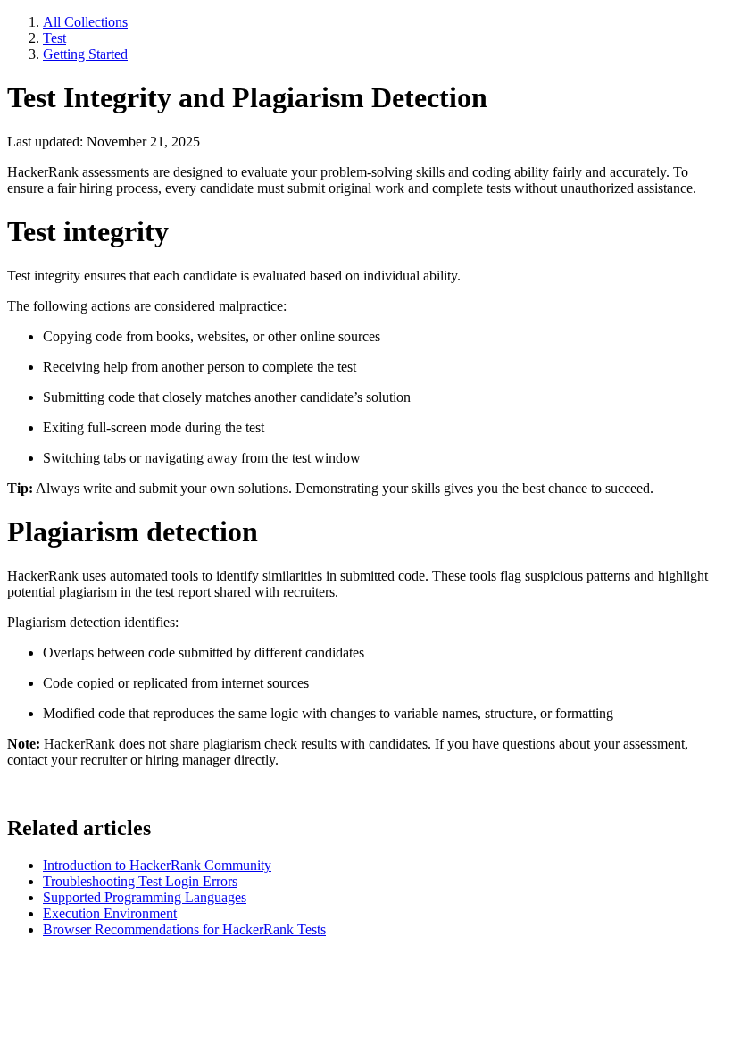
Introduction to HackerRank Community (157, 865)
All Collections (85, 21)
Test (54, 38)
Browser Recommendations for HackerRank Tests (184, 929)
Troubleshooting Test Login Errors (140, 881)
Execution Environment (110, 913)
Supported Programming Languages (144, 897)
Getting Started (85, 54)
